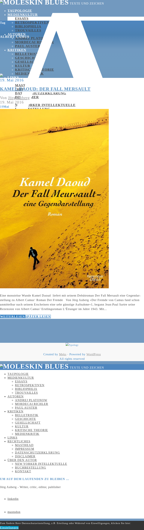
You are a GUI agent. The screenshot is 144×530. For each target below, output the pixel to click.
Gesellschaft (29, 62)
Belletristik (29, 54)
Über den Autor (24, 101)
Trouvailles (26, 392)
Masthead (25, 85)
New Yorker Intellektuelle (45, 105)
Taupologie (20, 11)
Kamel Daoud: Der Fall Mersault (45, 88)
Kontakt (23, 471)
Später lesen (38, 316)
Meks (62, 354)
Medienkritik (29, 73)
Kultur (22, 66)
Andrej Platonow (33, 38)
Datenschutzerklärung (40, 93)
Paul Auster (26, 407)
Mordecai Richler (34, 42)
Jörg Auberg (19, 97)
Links (13, 77)
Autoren (16, 396)
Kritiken (17, 50)
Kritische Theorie (31, 430)
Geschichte (27, 58)
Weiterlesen (12, 316)
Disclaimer (25, 456)
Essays (21, 18)
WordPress (93, 354)
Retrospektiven (32, 22)
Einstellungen (9, 527)
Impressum (24, 448)
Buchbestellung (30, 467)
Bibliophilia (28, 26)
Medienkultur (23, 14)
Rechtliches (19, 441)
